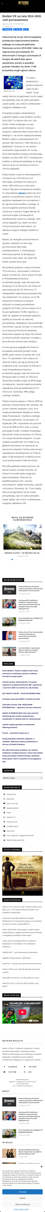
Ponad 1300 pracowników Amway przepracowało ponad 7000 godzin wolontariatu (30, 588)
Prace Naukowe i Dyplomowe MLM (19, 835)
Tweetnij (18, 29)
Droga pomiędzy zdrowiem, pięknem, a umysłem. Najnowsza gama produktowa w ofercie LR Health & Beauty (20, 741)
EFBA (8, 813)
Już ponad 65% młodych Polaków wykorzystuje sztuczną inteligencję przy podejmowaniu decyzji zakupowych (29, 604)
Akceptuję (22, 1192)
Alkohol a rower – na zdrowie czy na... (22, 553)
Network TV (11, 817)
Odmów (23, 1198)
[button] (41, 1166)
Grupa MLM (11, 794)
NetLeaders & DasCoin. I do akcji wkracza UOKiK (20, 978)
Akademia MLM (12, 808)
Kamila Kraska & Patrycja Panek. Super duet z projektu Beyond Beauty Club (30, 1152)
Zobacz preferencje (22, 1204)
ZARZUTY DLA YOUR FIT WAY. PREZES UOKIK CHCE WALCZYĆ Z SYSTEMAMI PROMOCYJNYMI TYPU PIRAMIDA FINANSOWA (22, 910)
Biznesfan (10, 799)
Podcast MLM (11, 822)
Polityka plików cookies (21, 1209)
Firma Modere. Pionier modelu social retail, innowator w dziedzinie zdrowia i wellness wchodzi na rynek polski (20, 673)
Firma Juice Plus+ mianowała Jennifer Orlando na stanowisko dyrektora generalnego (30, 635)
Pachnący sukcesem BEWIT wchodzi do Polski (21, 699)
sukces (22, 193)
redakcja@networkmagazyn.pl (24, 1086)
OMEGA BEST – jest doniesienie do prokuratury (20, 952)
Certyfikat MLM (12, 826)
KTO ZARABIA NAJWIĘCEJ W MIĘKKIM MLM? (30, 619)
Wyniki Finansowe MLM (15, 840)
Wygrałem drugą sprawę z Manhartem (16, 958)
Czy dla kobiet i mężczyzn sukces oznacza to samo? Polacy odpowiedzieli (29, 650)
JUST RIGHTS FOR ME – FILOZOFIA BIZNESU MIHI (21, 693)
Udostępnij (7, 29)
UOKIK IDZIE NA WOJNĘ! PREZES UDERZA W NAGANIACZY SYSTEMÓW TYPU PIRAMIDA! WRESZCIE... (19, 944)
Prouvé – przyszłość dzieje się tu (15, 733)
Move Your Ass (12, 803)
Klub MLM (10, 831)
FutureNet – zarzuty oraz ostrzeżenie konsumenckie (21, 963)
